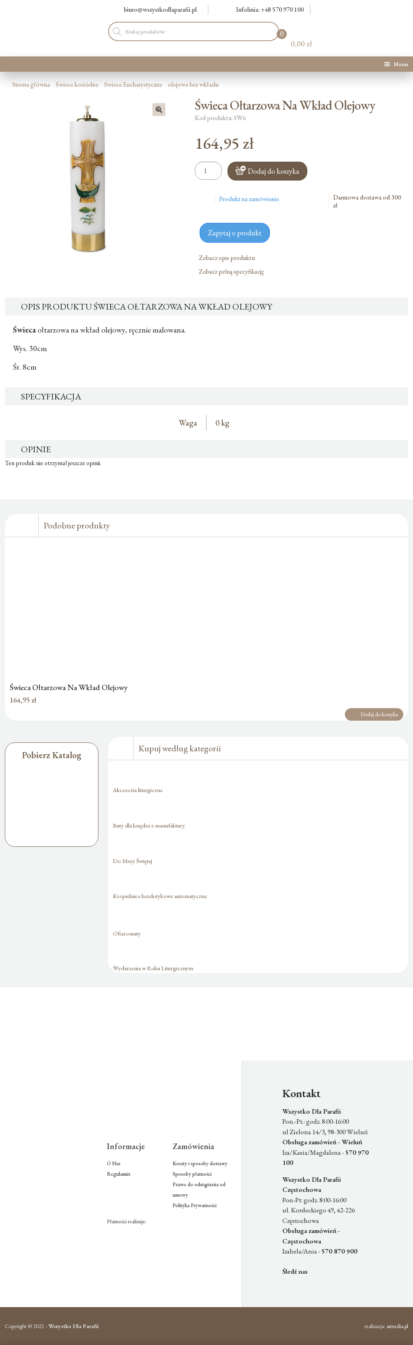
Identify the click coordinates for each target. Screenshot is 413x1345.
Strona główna (31, 84)
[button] (158, 109)
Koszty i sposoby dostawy (200, 1163)
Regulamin (118, 1173)
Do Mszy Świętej (132, 861)
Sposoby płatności (192, 1173)
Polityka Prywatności (195, 1205)
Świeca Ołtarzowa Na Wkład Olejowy (69, 687)
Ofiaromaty (127, 933)
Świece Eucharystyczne (133, 84)
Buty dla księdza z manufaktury (149, 825)
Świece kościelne (77, 84)
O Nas (114, 1163)
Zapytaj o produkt (234, 232)
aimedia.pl (397, 1326)
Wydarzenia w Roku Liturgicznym (153, 968)
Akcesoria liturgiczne (138, 790)
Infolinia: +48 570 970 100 (270, 9)
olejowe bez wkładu (193, 84)
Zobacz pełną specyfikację (232, 271)
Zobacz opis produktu (227, 258)
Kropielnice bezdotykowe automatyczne (160, 896)
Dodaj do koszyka (273, 171)
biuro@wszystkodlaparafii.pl (160, 9)
